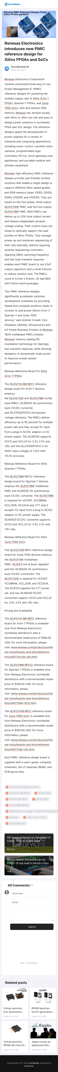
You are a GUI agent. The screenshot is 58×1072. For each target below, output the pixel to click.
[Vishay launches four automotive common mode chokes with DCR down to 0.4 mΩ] (15, 996)
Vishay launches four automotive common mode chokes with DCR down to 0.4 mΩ (13, 1010)
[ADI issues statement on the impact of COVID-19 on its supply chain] (29, 843)
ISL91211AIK (12, 206)
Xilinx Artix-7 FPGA (36, 817)
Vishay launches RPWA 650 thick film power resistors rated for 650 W (15, 1043)
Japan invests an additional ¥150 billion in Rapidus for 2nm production (42, 1043)
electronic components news (24, 787)
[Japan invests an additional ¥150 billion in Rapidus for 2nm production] (43, 1029)
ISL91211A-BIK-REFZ (22, 384)
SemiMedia (34, 1063)
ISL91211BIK (12, 211)
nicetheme (29, 1066)
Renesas (10, 79)
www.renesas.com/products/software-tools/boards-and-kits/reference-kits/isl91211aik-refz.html (29, 744)
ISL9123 (17, 564)
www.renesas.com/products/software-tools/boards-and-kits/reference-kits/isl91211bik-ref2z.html (29, 698)
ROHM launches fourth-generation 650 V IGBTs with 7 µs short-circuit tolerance (42, 1010)
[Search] (46, 4)
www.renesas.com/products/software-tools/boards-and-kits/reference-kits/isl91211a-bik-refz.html (29, 652)
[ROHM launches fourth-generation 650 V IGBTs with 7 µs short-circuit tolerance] (43, 996)
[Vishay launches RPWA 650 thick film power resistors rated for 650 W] (15, 1029)
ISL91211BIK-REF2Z (21, 665)
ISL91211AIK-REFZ (20, 711)
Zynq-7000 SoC (14, 542)
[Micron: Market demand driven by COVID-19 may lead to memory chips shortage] (29, 865)
